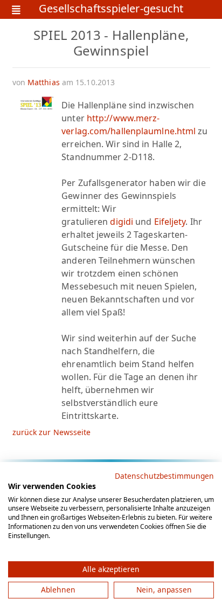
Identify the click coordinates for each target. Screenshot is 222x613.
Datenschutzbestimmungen (164, 476)
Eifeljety (170, 222)
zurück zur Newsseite (51, 432)
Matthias (43, 82)
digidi (121, 222)
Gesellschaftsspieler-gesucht (111, 9)
